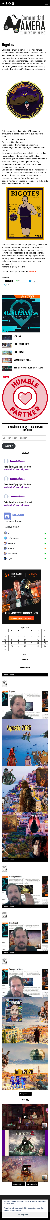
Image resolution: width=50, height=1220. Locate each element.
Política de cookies (15, 1210)
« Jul (24, 654)
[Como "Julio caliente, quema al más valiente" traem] (25, 1020)
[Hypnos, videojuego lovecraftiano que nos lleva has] (25, 696)
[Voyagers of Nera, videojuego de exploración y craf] (25, 974)
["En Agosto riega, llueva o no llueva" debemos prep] (25, 742)
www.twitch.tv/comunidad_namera (16, 469)
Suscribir (9, 446)
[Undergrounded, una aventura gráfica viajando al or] (25, 881)
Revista (32, 271)
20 (25, 643)
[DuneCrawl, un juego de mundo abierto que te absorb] (25, 928)
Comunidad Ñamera (17, 461)
